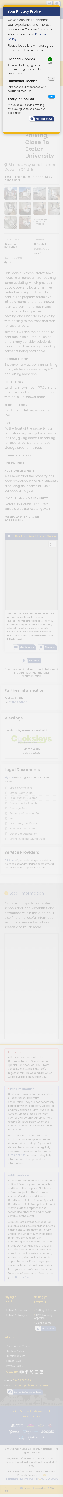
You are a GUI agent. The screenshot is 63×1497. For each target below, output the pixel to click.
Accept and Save (44, 119)
